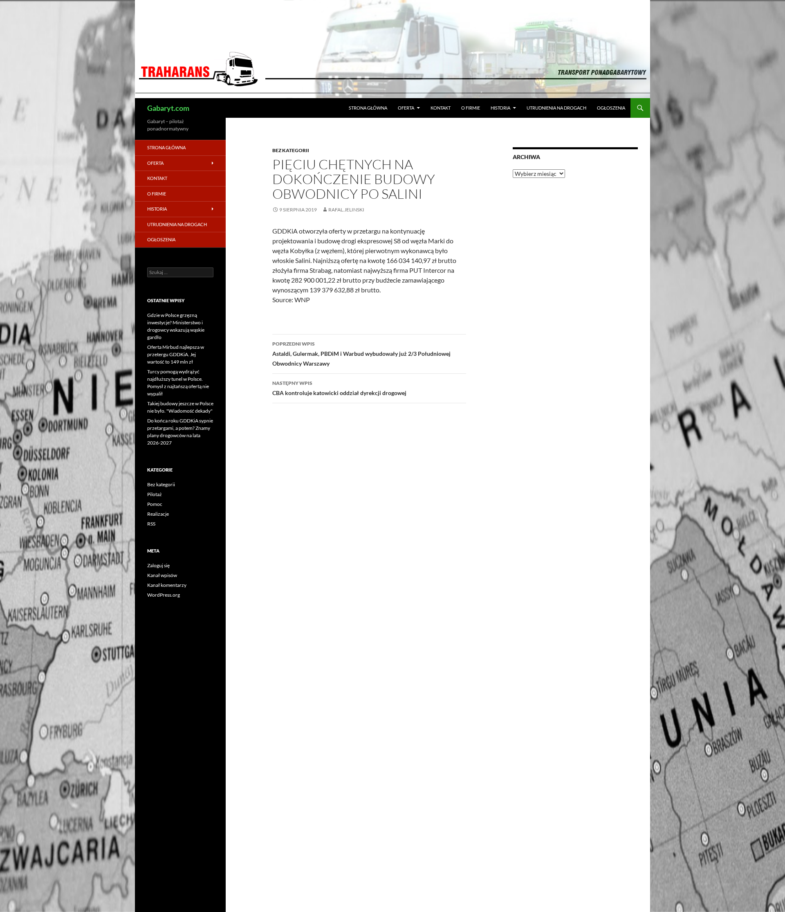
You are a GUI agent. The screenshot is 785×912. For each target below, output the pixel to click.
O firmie (470, 107)
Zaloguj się (158, 565)
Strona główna (368, 107)
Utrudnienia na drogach (556, 107)
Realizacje (158, 514)
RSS (151, 524)
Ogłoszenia (611, 107)
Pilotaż (154, 494)
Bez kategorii (290, 150)
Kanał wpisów (162, 575)
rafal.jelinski (346, 210)
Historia (500, 107)
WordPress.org (163, 595)
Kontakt (441, 107)
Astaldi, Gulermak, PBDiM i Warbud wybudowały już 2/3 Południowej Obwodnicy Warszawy (361, 354)
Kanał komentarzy (166, 585)
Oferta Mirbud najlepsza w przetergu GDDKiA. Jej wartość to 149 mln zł (175, 354)
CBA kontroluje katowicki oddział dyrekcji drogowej (339, 388)
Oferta (406, 107)
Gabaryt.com (168, 107)
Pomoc (154, 504)
